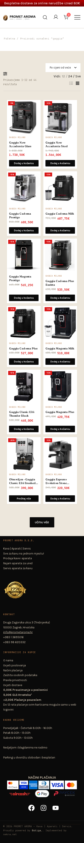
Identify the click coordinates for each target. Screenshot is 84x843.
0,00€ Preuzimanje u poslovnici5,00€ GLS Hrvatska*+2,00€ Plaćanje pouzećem (25, 694)
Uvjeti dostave (12, 685)
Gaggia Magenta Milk (59, 348)
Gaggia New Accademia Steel (56, 144)
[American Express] (33, 783)
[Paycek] (64, 792)
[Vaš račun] (55, 17)
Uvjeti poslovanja (14, 665)
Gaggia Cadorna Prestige (20, 215)
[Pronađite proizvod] (45, 17)
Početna (9, 38)
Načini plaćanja (13, 670)
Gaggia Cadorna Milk (59, 213)
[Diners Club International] (44, 783)
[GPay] (42, 792)
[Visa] (57, 783)
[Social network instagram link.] (42, 806)
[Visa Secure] (24, 783)
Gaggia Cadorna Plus (23, 348)
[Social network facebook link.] (30, 806)
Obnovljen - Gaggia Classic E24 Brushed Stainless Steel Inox (22, 481)
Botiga (36, 830)
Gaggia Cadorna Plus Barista (59, 282)
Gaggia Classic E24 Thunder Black (21, 413)
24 (70, 76)
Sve (78, 76)
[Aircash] (20, 792)
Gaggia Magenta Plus (59, 412)
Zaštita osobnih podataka (20, 675)
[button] (6, 73)
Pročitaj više (24, 498)
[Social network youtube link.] (54, 806)
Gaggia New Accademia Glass (20, 144)
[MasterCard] (71, 783)
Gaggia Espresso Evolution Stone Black (56, 481)
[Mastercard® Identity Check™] (13, 783)
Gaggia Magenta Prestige (20, 278)
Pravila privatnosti (15, 680)
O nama (8, 660)
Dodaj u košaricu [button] (24, 163)
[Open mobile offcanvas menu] (77, 17)
